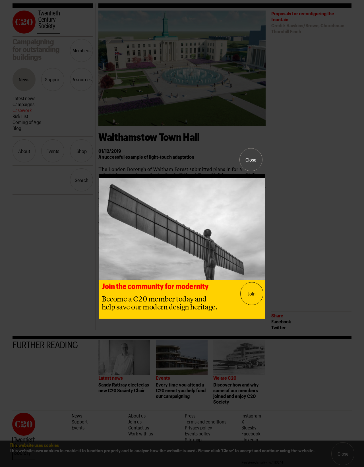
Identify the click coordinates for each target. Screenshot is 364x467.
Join (252, 293)
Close (250, 159)
